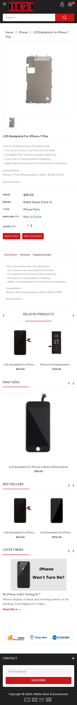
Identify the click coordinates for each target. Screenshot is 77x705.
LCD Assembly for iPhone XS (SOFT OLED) (29, 364)
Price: (7, 194)
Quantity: (9, 226)
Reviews (25, 254)
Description (10, 254)
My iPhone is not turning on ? (22, 594)
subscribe (38, 680)
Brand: (7, 202)
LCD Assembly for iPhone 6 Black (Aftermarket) (38, 467)
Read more (10, 609)
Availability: (11, 216)
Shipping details (42, 254)
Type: (6, 209)
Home (9, 32)
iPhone (23, 32)
